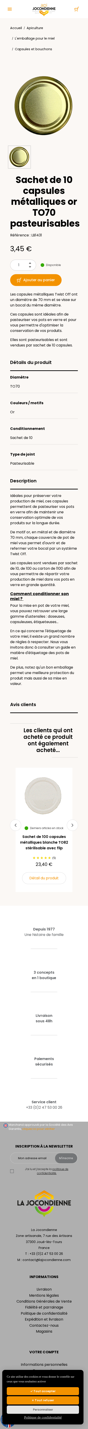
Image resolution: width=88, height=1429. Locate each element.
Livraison (44, 1289)
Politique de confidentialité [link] (43, 1417)
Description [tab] (23, 481)
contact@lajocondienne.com (47, 1260)
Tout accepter (44, 1391)
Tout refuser (44, 1400)
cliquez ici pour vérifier (38, 1129)
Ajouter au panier (39, 280)
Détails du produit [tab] (31, 362)
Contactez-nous (44, 1325)
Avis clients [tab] (23, 704)
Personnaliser (43, 1409)
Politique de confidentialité (44, 1313)
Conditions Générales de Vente (44, 1301)
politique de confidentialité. (53, 1171)
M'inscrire (66, 1158)
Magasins (44, 1331)
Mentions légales (44, 1295)
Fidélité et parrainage (44, 1307)
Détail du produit (44, 878)
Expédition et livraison (44, 1319)
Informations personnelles (44, 1364)
